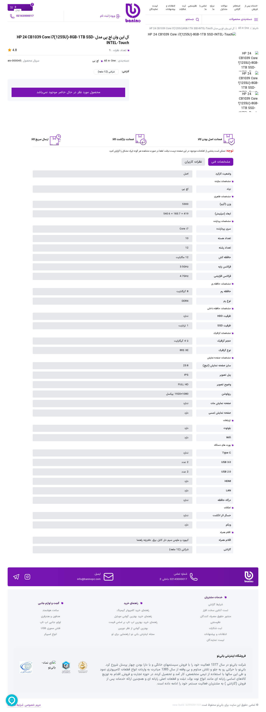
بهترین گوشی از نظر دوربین (133, 628)
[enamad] (46, 670)
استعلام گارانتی (236, 7)
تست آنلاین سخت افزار (215, 610)
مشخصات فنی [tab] (220, 161)
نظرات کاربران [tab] (193, 161)
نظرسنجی (192, 6)
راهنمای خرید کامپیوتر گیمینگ (133, 610)
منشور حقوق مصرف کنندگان (215, 616)
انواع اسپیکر (50, 634)
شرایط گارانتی (215, 605)
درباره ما (212, 7)
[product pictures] (248, 61)
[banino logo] (248, 576)
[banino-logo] (133, 13)
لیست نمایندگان (153, 7)
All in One (110, 61)
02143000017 (24, 16)
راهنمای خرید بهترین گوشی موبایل (133, 616)
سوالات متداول (224, 7)
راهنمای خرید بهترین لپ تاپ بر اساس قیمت (133, 622)
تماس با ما (202, 7)
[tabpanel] (133, 361)
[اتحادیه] (66, 670)
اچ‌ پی (95, 61)
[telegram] (16, 576)
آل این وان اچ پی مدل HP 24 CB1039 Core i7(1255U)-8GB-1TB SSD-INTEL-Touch (191, 28)
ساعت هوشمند (51, 610)
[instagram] (27, 576)
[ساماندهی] (82, 670)
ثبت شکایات (182, 7)
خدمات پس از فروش (251, 7)
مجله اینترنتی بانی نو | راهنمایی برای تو (132, 634)
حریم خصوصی (33, 705)
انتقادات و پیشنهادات (170, 7)
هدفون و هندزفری (50, 616)
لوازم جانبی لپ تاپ (50, 622)
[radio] (106, 71)
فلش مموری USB (50, 628)
